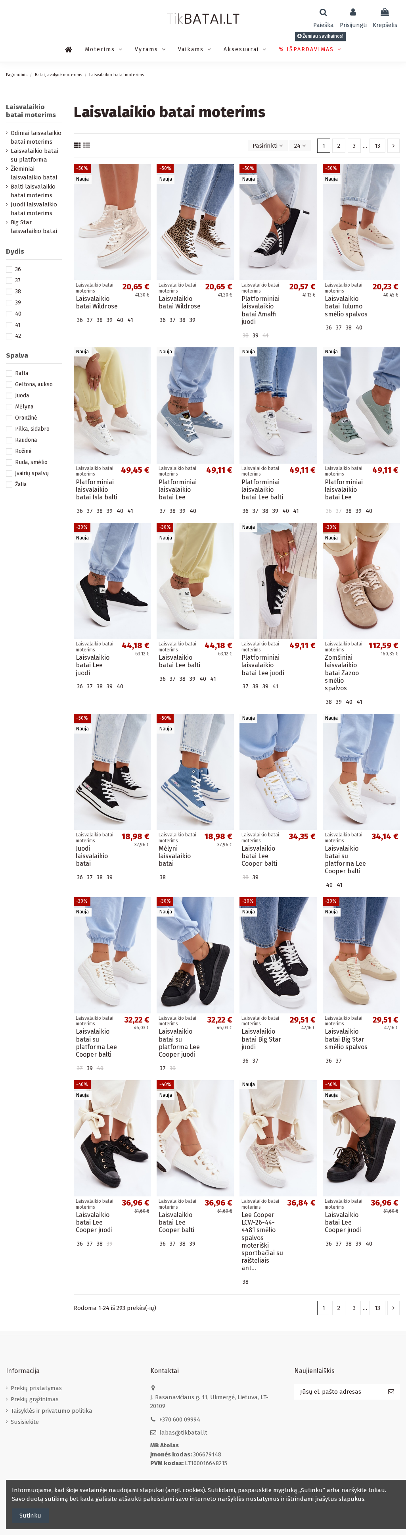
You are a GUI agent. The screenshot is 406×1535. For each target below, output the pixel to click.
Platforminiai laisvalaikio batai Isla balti (96, 489)
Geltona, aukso (34, 384)
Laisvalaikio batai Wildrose (97, 302)
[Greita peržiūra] (145, 191)
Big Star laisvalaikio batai (34, 227)
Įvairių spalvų (32, 473)
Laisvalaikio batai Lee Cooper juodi (94, 1222)
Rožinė (23, 451)
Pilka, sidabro (32, 429)
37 (18, 280)
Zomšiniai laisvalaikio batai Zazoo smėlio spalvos (342, 673)
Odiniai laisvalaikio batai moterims (36, 137)
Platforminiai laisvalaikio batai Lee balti (262, 489)
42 (18, 336)
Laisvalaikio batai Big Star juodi (261, 1039)
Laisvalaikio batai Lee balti (179, 661)
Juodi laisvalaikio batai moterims (34, 209)
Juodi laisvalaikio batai (92, 856)
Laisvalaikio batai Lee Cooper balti (259, 856)
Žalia (21, 484)
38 (18, 291)
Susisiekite (25, 1421)
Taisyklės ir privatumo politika (51, 1410)
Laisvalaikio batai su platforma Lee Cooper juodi (179, 1043)
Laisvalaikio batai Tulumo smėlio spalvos (346, 306)
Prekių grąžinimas (35, 1399)
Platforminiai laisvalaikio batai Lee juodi (262, 665)
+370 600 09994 (179, 1419)
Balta (21, 373)
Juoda (22, 395)
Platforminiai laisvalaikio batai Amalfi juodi (260, 310)
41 (18, 325)
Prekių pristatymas (36, 1388)
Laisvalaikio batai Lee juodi (92, 665)
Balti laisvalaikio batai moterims (33, 191)
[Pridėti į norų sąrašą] (145, 176)
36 (18, 269)
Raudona (26, 440)
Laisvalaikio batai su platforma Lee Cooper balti (345, 860)
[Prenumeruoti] (391, 1392)
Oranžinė (26, 417)
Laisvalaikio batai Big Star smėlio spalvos (346, 1039)
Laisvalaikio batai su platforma (34, 155)
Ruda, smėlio (31, 462)
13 (377, 145)
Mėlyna (24, 406)
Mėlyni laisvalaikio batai (175, 856)
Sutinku (30, 1515)
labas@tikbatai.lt (183, 1432)
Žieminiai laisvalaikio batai (34, 173)
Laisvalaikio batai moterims (31, 111)
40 (18, 313)
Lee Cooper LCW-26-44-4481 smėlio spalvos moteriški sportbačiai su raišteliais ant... (262, 1241)
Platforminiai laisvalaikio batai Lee (178, 489)
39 (18, 302)
